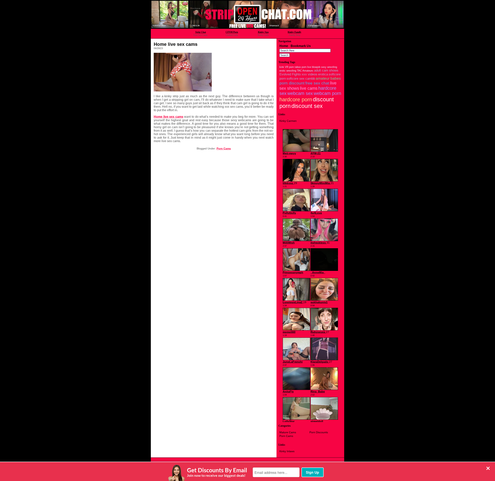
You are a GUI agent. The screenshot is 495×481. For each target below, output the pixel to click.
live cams (308, 88)
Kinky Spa (263, 32)
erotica (323, 74)
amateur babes (328, 78)
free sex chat (317, 83)
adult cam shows (326, 70)
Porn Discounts (318, 432)
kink (281, 67)
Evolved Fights (290, 74)
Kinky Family (294, 32)
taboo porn (300, 67)
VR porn (289, 67)
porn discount (292, 83)
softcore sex (296, 78)
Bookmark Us (301, 46)
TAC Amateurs (305, 70)
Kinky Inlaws (286, 451)
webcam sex (300, 93)
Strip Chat (200, 32)
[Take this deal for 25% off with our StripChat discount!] (247, 27)
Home (283, 46)
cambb (310, 78)
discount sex (307, 106)
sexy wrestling (329, 67)
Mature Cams (287, 432)
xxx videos (309, 74)
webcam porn (327, 93)
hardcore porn (295, 99)
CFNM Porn (232, 32)
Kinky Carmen (288, 120)
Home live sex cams (175, 44)
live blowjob (313, 67)
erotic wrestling (287, 70)
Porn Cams (224, 148)
